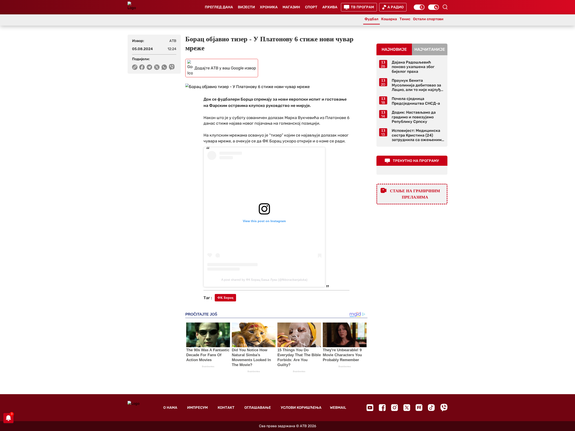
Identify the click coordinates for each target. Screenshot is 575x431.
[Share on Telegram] (149, 67)
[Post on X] (157, 67)
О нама (170, 407)
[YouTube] (370, 407)
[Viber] (443, 407)
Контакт (226, 407)
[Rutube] (419, 407)
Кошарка (389, 19)
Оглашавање (257, 407)
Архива (329, 7)
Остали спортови (428, 19)
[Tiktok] (431, 407)
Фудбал (371, 19)
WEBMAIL (338, 407)
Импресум (197, 407)
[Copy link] (134, 67)
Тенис (405, 19)
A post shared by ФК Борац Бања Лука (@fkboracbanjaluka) (264, 279)
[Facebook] (382, 407)
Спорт (311, 7)
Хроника (269, 7)
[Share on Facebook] (142, 67)
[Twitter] (406, 407)
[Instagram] (394, 407)
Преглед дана (219, 7)
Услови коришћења (301, 407)
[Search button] (444, 6)
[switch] (419, 7)
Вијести (246, 7)
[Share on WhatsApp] (164, 67)
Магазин (291, 7)
